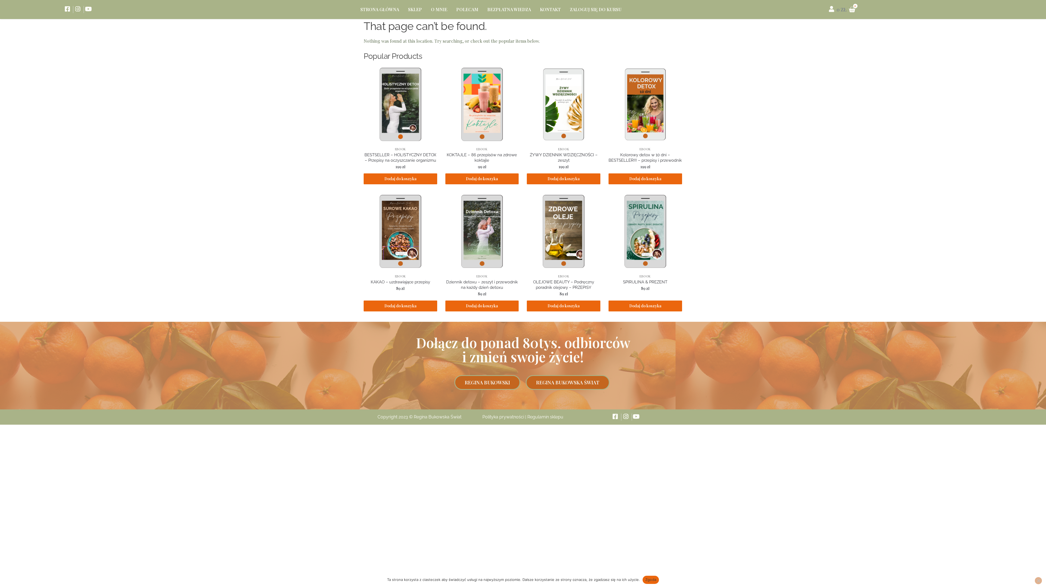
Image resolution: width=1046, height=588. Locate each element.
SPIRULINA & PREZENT (645, 282)
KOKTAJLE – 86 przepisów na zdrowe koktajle (482, 157)
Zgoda (650, 579)
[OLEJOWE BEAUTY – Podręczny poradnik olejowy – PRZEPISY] (563, 231)
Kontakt (550, 9)
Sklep (415, 9)
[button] (487, 382)
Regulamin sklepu (545, 416)
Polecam (467, 9)
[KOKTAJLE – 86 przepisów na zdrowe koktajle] (482, 104)
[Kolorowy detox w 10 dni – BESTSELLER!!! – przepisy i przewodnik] (645, 104)
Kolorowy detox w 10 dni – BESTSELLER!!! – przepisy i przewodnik (645, 157)
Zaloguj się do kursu (596, 9)
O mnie (439, 9)
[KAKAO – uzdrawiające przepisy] (400, 231)
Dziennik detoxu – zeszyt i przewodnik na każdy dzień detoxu (482, 285)
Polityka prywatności (503, 416)
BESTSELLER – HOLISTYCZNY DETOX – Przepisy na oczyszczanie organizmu (400, 157)
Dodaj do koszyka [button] (400, 178)
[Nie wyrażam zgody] (1038, 580)
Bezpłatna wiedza (509, 9)
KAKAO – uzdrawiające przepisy (400, 282)
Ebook (400, 149)
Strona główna (379, 9)
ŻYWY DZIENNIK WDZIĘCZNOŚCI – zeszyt (564, 157)
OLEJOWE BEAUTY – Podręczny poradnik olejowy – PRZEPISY (563, 285)
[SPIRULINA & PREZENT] (645, 231)
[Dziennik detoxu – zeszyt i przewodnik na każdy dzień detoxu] (482, 231)
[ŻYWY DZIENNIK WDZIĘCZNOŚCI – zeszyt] (563, 104)
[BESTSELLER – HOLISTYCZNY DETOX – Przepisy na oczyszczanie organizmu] (400, 104)
